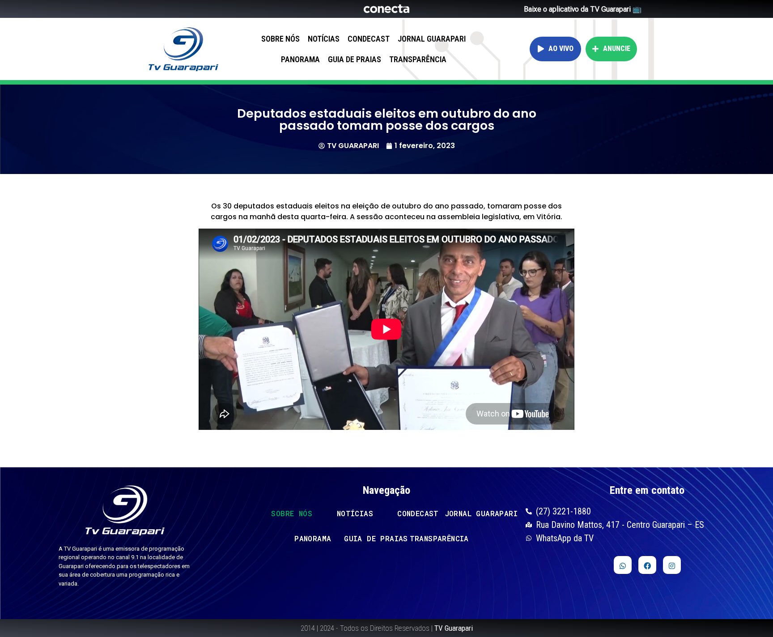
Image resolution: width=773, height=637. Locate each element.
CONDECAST (369, 38)
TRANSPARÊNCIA (417, 59)
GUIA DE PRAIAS (354, 59)
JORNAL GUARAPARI (432, 38)
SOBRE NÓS (280, 38)
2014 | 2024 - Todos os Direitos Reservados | (387, 628)
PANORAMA (300, 59)
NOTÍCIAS (324, 38)
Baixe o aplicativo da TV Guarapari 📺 (582, 9)
